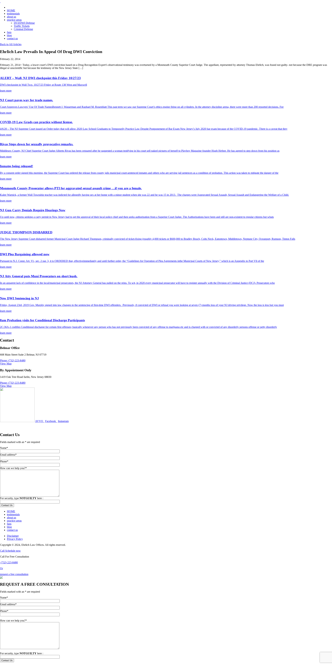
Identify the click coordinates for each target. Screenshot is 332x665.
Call (2, 550)
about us (11, 16)
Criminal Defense (23, 29)
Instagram (63, 421)
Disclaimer (13, 535)
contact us (12, 38)
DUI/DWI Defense (24, 22)
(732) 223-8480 (9, 562)
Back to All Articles (10, 44)
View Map (6, 363)
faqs (9, 32)
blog (9, 35)
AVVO (39, 421)
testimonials (13, 13)
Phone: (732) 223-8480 (12, 360)
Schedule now (13, 550)
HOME (11, 10)
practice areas (14, 19)
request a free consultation (14, 574)
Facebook (51, 421)
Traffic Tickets (22, 26)
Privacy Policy (15, 538)
